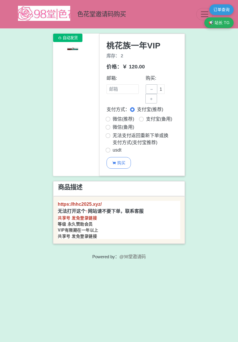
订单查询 (221, 9)
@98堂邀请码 (132, 256)
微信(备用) (123, 127)
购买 (118, 162)
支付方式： (118, 109)
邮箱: (112, 78)
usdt (117, 150)
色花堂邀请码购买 (101, 14)
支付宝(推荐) (150, 109)
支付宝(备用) (159, 119)
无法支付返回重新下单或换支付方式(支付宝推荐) (140, 139)
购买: (151, 78)
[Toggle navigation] (204, 14)
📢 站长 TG (219, 22)
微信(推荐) (123, 119)
